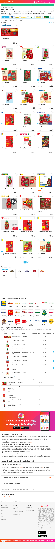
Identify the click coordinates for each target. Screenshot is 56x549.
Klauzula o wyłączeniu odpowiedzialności (29, 540)
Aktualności (3, 519)
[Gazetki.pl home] (9, 1)
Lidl (42, 467)
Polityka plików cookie (5, 541)
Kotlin (21, 467)
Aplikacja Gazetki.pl (5, 514)
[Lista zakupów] (50, 2)
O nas (2, 516)
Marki (2, 513)
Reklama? (3, 510)
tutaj (31, 442)
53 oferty (3, 22)
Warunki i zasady (41, 540)
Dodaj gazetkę (4, 518)
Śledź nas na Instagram (18, 511)
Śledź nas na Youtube (17, 513)
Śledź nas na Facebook (18, 509)
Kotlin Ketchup (14, 469)
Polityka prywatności (49, 540)
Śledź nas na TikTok (17, 514)
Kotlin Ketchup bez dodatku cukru (38, 469)
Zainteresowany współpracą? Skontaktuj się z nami (30, 509)
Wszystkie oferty (6, 7)
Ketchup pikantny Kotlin (23, 469)
